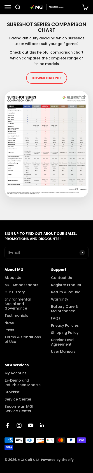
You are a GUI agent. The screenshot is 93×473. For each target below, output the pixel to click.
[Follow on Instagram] (19, 425)
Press (9, 330)
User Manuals (63, 351)
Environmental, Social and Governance (18, 304)
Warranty (59, 299)
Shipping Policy (65, 332)
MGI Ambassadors (21, 285)
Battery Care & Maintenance (64, 308)
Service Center (18, 399)
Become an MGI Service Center (19, 408)
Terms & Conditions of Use (23, 339)
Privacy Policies (65, 325)
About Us (13, 278)
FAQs (55, 318)
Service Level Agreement (62, 342)
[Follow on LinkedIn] (42, 425)
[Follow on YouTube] (31, 425)
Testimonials (16, 315)
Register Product (66, 285)
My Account (15, 373)
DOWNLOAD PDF (47, 78)
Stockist (12, 392)
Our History (15, 292)
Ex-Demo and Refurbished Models (23, 382)
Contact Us (61, 278)
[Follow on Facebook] (8, 425)
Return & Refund (66, 292)
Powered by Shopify (57, 459)
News (9, 323)
